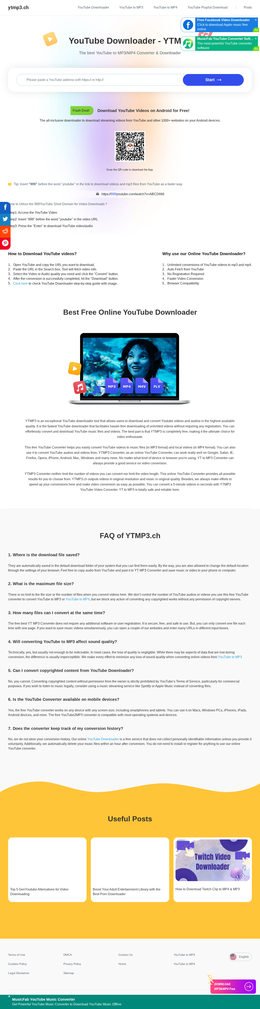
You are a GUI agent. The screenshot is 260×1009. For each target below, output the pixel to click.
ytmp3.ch (18, 7)
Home (122, 963)
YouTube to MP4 (78, 599)
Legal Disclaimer (18, 973)
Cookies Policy (17, 963)
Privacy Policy (72, 963)
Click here (20, 283)
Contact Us (125, 954)
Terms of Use (16, 954)
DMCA (67, 954)
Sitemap (68, 973)
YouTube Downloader (103, 739)
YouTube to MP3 (230, 657)
